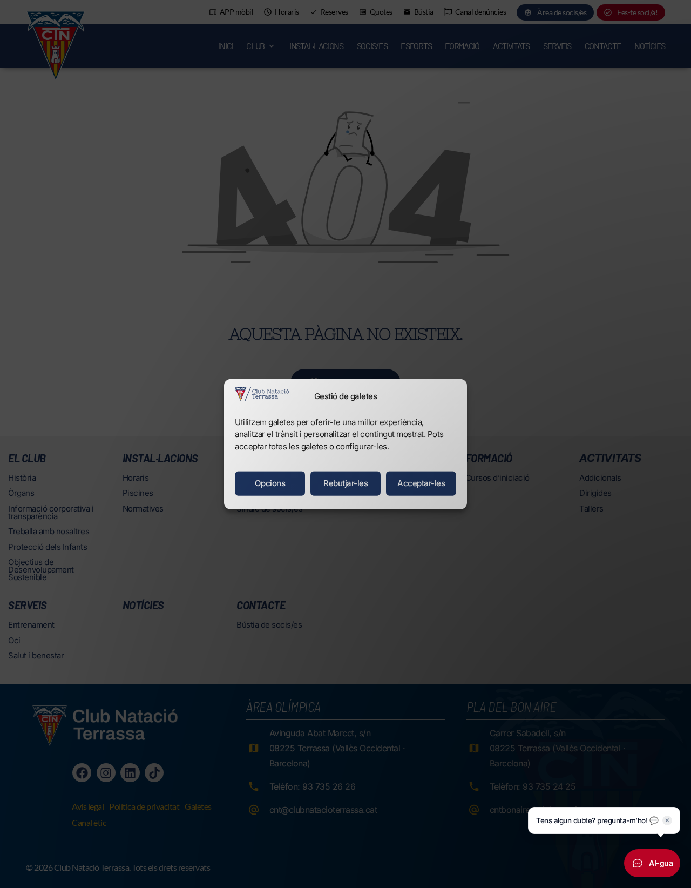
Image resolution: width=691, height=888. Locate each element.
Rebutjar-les (345, 483)
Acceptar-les (421, 483)
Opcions (270, 483)
